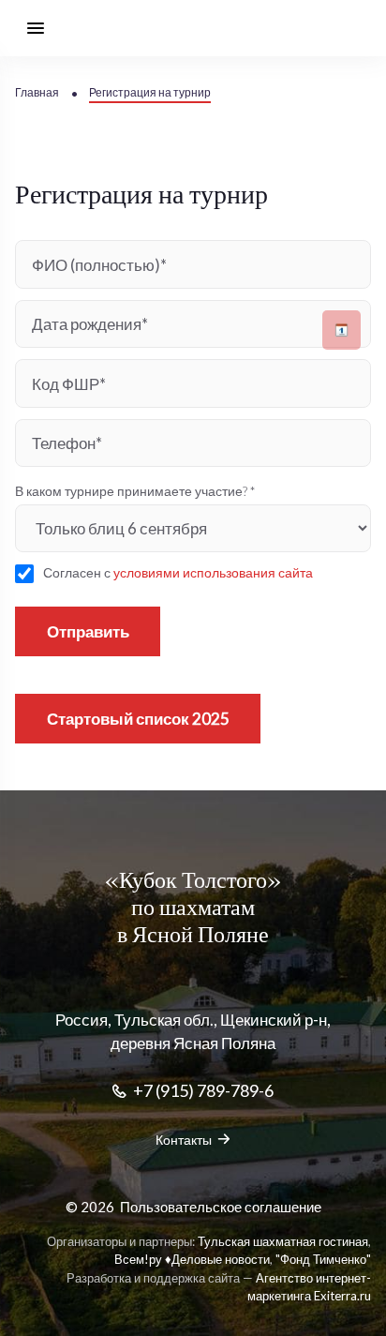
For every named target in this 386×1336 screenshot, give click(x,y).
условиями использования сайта (213, 572)
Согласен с (178, 572)
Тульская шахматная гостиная (283, 1241)
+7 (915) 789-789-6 (203, 1090)
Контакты (184, 1140)
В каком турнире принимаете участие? (135, 491)
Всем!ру (138, 1259)
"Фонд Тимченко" (323, 1259)
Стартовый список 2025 (138, 718)
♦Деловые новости (217, 1259)
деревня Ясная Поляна (193, 1043)
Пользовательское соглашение (220, 1206)
